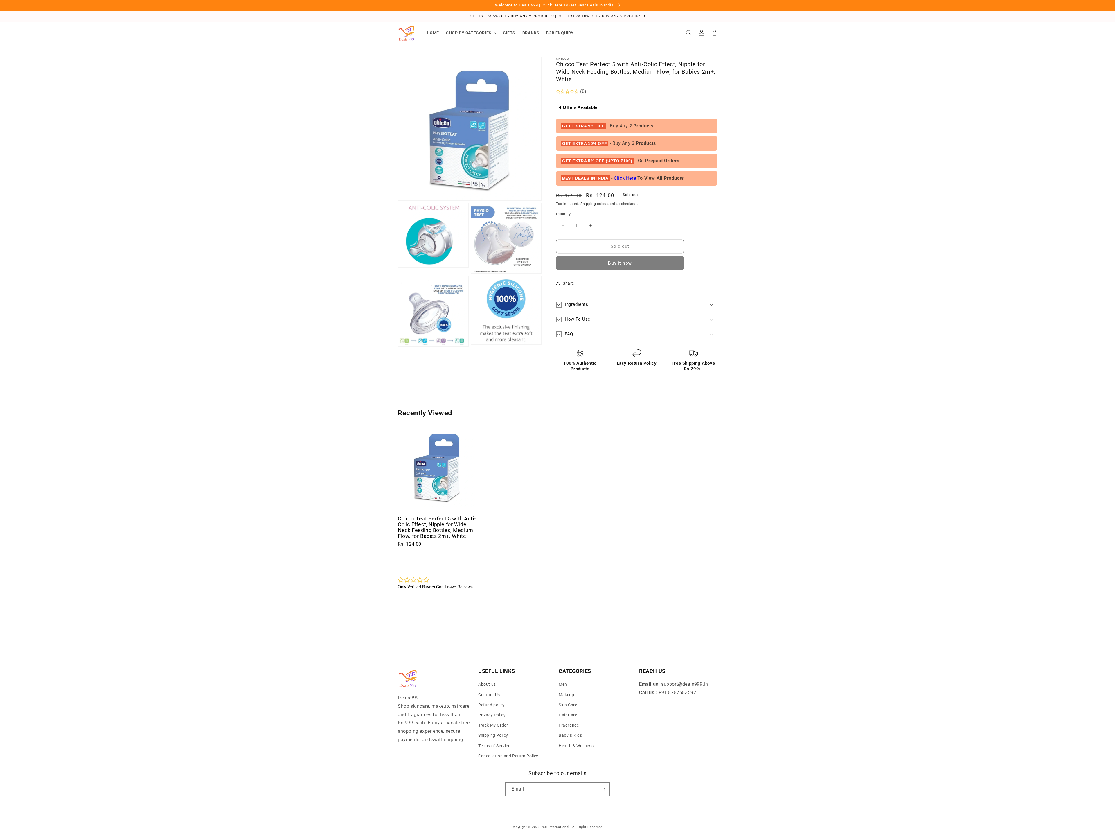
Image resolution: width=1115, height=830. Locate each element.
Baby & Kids (570, 735)
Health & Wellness (576, 745)
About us (487, 684)
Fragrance (569, 725)
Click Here (625, 178)
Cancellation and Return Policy (508, 756)
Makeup (566, 694)
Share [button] (568, 283)
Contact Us (489, 694)
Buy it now (620, 263)
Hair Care (568, 715)
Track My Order (493, 725)
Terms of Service (494, 745)
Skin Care (568, 705)
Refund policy (491, 705)
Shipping (588, 204)
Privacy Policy (492, 715)
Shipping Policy (493, 735)
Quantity (563, 214)
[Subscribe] (603, 789)
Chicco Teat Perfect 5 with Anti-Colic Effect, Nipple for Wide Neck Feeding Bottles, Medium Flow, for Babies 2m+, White (437, 527)
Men (563, 684)
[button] (471, 33)
